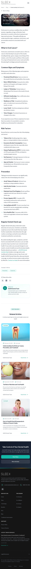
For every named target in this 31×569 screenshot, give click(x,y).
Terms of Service (5, 528)
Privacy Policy (4, 524)
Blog (7, 7)
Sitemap (21, 566)
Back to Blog (6, 10)
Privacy (10, 566)
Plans (2, 500)
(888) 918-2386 (26, 485)
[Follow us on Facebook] (2, 489)
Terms (15, 566)
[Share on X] (2, 280)
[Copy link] (10, 280)
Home (2, 7)
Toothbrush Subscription (6, 517)
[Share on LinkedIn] (6, 280)
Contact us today (13, 260)
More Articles (15, 461)
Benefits (3, 507)
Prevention (4, 270)
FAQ (2, 510)
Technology (3, 503)
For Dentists (19, 496)
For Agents (18, 507)
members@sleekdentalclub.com (11, 485)
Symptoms (12, 270)
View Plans (15, 457)
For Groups (18, 503)
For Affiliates (19, 500)
